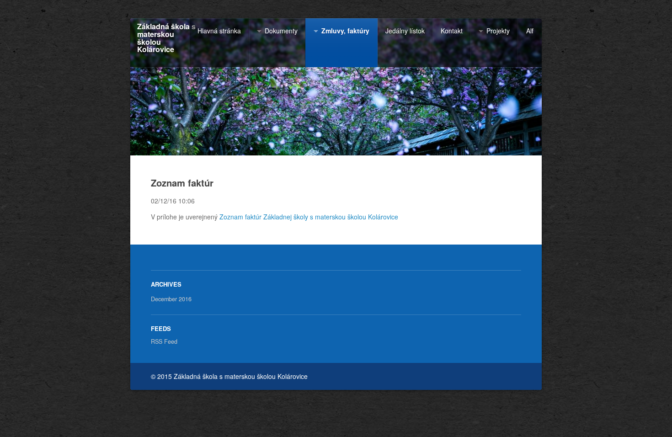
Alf (529, 30)
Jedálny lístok (405, 30)
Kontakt (452, 30)
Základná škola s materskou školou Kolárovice (166, 38)
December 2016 (171, 299)
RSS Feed (164, 341)
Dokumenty (281, 30)
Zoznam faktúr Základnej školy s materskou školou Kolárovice (308, 216)
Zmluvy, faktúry (345, 30)
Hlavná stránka (219, 30)
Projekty (498, 30)
